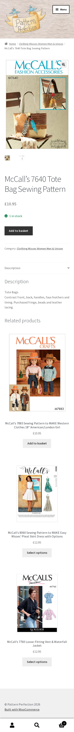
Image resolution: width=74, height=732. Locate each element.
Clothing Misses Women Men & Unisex (41, 44)
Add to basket (18, 231)
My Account (12, 725)
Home (12, 44)
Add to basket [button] (37, 443)
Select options (37, 553)
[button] (63, 64)
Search (37, 725)
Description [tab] (12, 268)
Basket (57, 722)
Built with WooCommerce (22, 709)
